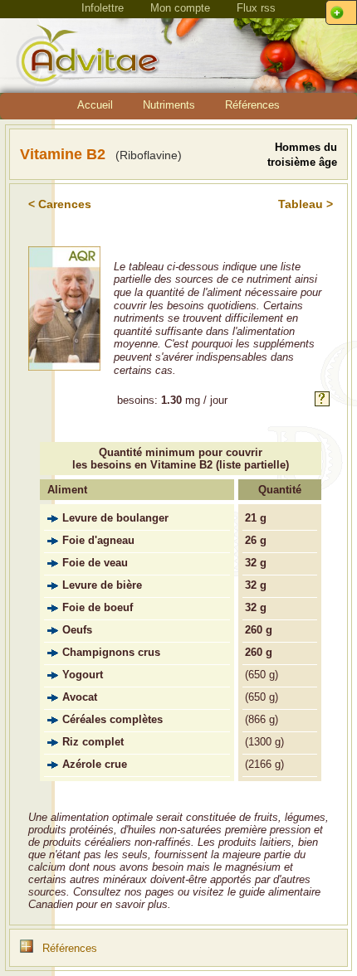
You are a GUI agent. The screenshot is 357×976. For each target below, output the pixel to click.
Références (252, 105)
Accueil (95, 105)
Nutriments (169, 105)
